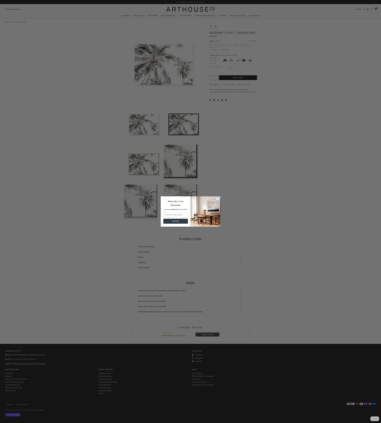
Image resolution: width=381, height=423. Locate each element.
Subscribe (175, 221)
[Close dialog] (217, 199)
